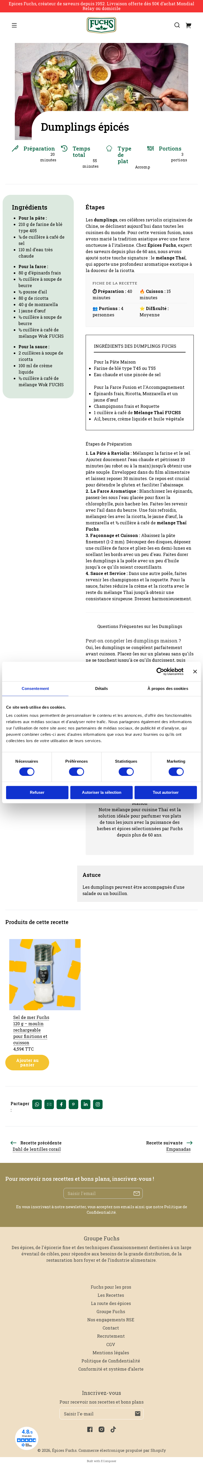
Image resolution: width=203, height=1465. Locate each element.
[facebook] (61, 1104)
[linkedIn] (85, 1104)
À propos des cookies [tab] (167, 688)
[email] (49, 1104)
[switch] (76, 771)
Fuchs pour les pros (111, 1287)
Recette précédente (41, 1142)
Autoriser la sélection (101, 792)
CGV (110, 1344)
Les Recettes (111, 1295)
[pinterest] (73, 1104)
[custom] (98, 1104)
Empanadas (178, 1149)
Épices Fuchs (64, 1450)
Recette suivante (164, 1142)
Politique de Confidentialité (110, 1361)
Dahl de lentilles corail (37, 1149)
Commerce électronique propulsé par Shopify (122, 1450)
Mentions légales (111, 1352)
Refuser (37, 792)
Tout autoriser (166, 792)
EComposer (108, 1461)
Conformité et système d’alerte (111, 1369)
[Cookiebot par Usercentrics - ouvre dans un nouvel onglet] (160, 671)
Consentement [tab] (35, 688)
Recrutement (111, 1336)
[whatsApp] (37, 1104)
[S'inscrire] (138, 1413)
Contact (111, 1328)
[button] (177, 25)
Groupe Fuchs (110, 1311)
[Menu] (14, 25)
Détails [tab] (101, 688)
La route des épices (111, 1303)
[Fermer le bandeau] (195, 671)
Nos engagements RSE (110, 1319)
